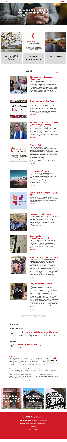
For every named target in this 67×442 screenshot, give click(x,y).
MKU (46, 423)
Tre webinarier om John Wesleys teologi (43, 102)
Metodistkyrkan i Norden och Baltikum (33, 399)
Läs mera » (33, 93)
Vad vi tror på (29, 381)
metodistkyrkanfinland (34, 429)
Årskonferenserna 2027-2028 (27, 344)
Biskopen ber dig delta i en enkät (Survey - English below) (44, 123)
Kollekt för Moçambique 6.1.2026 (44, 257)
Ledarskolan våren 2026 (40, 171)
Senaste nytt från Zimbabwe (42, 214)
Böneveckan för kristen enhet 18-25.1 (44, 194)
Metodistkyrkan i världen (56, 398)
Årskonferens (33, 423)
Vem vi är (12, 356)
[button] (65, 2)
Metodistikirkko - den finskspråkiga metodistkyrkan (11, 399)
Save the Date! (36, 145)
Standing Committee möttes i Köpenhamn (42, 78)
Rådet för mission (40, 423)
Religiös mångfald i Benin (41, 284)
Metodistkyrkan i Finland (34, 428)
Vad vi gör (39, 381)
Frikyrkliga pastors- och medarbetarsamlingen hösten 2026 (37, 332)
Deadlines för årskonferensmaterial (39, 237)
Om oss (27, 423)
